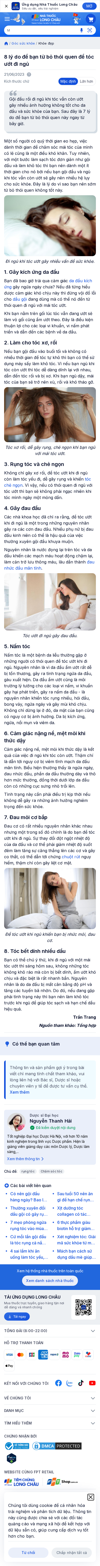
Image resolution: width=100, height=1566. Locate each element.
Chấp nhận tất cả (71, 1552)
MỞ (89, 6)
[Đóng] (6, 6)
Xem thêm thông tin (23, 1159)
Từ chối (28, 1552)
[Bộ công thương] (16, 1446)
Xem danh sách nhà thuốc (50, 1280)
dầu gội (20, 299)
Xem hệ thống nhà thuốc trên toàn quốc (50, 1271)
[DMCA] (57, 1446)
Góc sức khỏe (23, 43)
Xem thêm (19, 1092)
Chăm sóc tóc (51, 1171)
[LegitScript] (29, 1458)
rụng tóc (28, 1171)
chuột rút (71, 856)
